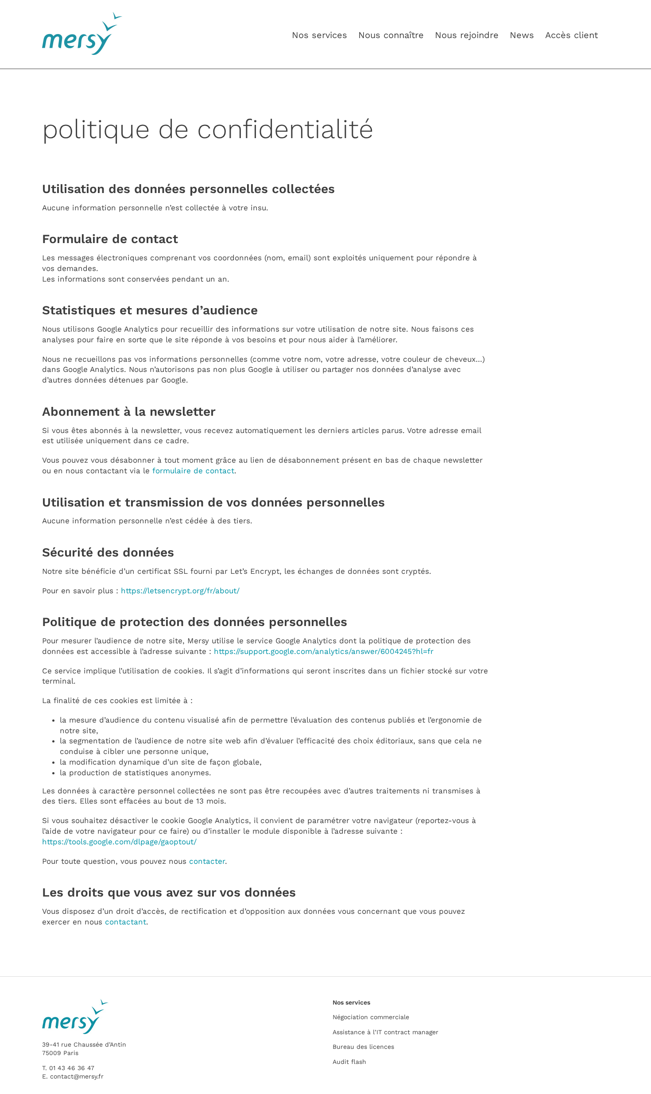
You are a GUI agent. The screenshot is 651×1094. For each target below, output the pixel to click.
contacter (207, 861)
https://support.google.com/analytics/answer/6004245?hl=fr (324, 651)
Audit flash (349, 1061)
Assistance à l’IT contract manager (385, 1032)
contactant (125, 921)
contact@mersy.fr (77, 1076)
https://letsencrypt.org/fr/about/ (180, 590)
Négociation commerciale (371, 1017)
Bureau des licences (363, 1046)
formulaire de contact (193, 470)
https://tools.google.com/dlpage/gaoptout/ (119, 841)
